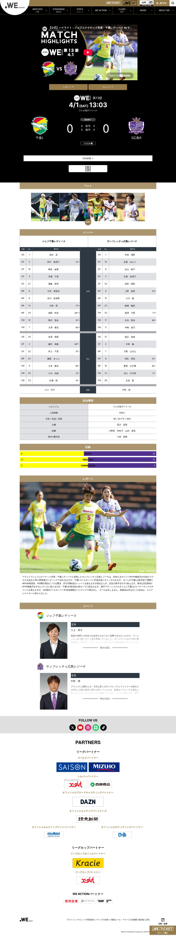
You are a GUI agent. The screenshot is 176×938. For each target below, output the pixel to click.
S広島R (136, 138)
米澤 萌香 (53, 337)
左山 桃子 (130, 269)
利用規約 (90, 920)
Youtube (80, 727)
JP (160, 3)
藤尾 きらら (53, 358)
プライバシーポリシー (76, 920)
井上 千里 (53, 351)
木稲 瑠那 (130, 254)
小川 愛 (130, 298)
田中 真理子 (53, 262)
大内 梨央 (130, 320)
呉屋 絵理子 (130, 276)
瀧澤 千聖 (130, 313)
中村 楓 (130, 344)
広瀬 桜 (53, 380)
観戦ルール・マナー (119, 920)
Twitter (72, 727)
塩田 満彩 (130, 283)
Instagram (88, 727)
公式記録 (87, 143)
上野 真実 (130, 291)
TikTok (103, 727)
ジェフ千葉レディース (53, 241)
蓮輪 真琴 (53, 283)
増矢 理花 (130, 358)
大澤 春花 (53, 327)
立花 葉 (130, 380)
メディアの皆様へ (102, 920)
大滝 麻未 (53, 366)
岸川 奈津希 (53, 298)
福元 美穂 (130, 337)
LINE (96, 727)
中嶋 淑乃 (130, 327)
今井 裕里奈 (53, 291)
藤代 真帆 (53, 344)
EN (164, 3)
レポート (67, 87)
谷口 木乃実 (130, 373)
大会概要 (133, 920)
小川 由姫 (53, 373)
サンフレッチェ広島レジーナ (122, 241)
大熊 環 (53, 305)
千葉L (40, 138)
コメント (107, 87)
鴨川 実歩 (53, 320)
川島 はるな (130, 351)
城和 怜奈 (53, 313)
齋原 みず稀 (130, 366)
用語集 (141, 920)
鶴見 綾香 (53, 269)
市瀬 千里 (53, 276)
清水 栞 (53, 254)
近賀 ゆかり (130, 262)
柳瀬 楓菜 (130, 305)
